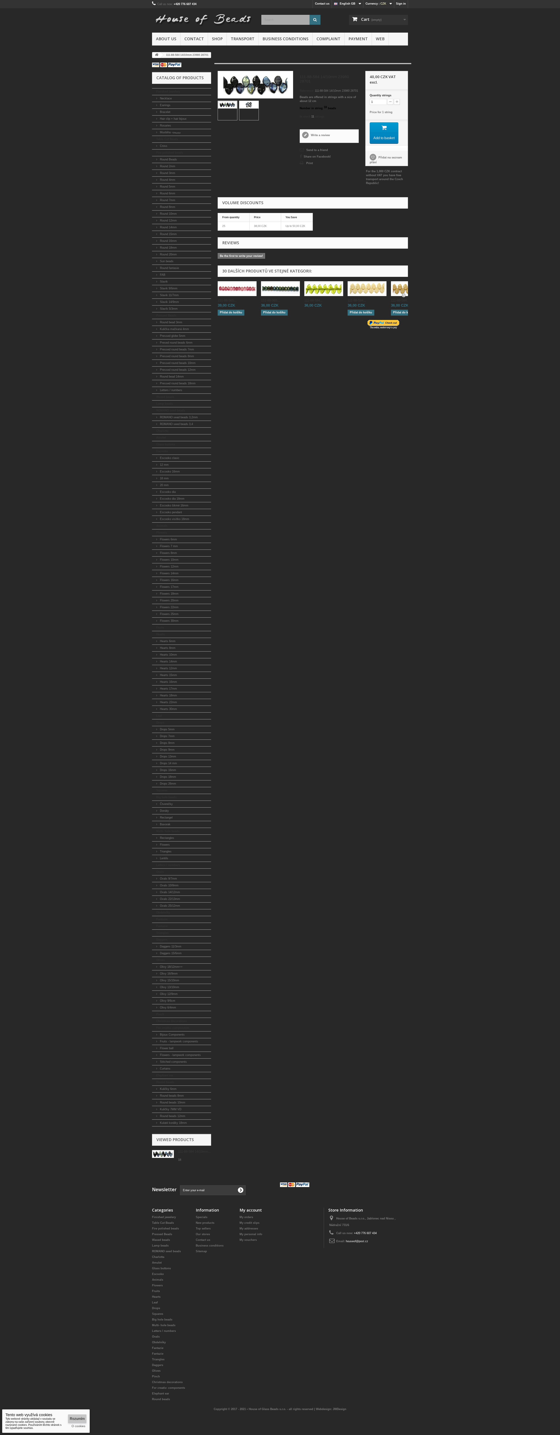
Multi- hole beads (168, 831)
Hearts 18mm (168, 695)
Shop (217, 38)
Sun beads (166, 261)
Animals (161, 525)
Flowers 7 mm (168, 546)
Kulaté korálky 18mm (173, 1122)
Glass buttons (165, 444)
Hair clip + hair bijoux (173, 118)
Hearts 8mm (167, 648)
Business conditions (285, 38)
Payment (358, 38)
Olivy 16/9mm (168, 973)
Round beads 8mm (171, 1095)
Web (380, 38)
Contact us (322, 3)
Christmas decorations (171, 1021)
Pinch (160, 1014)
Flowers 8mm (168, 553)
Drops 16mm (167, 770)
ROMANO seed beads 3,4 (176, 424)
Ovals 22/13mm (169, 899)
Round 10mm (168, 213)
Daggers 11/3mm (170, 946)
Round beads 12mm (172, 1116)
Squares (161, 790)
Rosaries (165, 125)
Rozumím (77, 1419)
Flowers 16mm (168, 580)
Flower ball (166, 1048)
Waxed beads (165, 397)
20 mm (164, 485)
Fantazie (162, 919)
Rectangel (166, 817)
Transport (242, 38)
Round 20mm (168, 254)
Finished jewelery (168, 91)
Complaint (328, 38)
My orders (246, 1217)
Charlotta (162, 430)
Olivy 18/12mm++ (171, 966)
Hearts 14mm (168, 661)
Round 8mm (167, 207)
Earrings (164, 105)
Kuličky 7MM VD (170, 1109)
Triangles (165, 851)
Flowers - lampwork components (180, 1055)
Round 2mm (167, 166)
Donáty (164, 810)
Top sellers (203, 1228)
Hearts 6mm (167, 641)
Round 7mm (167, 200)
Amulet (161, 437)
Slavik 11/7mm (169, 295)
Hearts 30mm (168, 709)
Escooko (162, 451)
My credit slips (249, 1222)
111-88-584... (313, 300)
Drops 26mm (167, 783)
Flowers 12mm (168, 566)
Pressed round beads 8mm (176, 356)
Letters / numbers (170, 390)
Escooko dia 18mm (171, 498)
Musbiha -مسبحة (170, 132)
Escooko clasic (169, 458)
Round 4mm (167, 179)
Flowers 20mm (168, 600)
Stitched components (173, 1061)
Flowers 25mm (168, 614)
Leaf (159, 715)
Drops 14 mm (168, 763)
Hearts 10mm (168, 654)
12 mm (164, 464)
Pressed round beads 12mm (177, 369)
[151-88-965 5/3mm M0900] (237, 288)
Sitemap (201, 1251)
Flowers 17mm (168, 586)
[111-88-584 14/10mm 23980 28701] (227, 105)
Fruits (160, 627)
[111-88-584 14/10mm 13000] (367, 288)
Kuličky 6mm (168, 1089)
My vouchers (248, 1240)
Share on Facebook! (317, 156)
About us (166, 38)
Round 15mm (168, 234)
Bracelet (164, 112)
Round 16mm (168, 240)
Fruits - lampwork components (178, 1041)
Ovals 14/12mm (169, 892)
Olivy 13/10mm (169, 987)
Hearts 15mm (168, 675)
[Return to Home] (156, 55)
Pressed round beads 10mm (177, 363)
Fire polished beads (169, 152)
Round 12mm (168, 220)
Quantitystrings (380, 95)
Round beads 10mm (172, 1102)
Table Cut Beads (167, 139)
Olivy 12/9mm (168, 994)
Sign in (401, 3)
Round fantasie (169, 268)
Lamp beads (164, 403)
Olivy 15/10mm (169, 980)
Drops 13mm (167, 756)
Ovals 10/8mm (168, 885)
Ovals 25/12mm (169, 905)
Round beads (165, 1082)
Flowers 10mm (168, 559)
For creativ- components (172, 1027)
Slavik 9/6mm (168, 288)
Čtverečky (166, 804)
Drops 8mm (167, 743)
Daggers (161, 939)
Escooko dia (167, 492)
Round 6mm (167, 193)
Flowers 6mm (168, 539)
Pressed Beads (166, 315)
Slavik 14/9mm (169, 302)
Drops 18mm (167, 776)
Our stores (203, 1234)
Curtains (164, 1068)
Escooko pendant (170, 512)
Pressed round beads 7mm (176, 349)
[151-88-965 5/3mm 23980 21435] (280, 288)
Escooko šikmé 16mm (173, 505)
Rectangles (166, 838)
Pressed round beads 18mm (177, 383)
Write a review (320, 135)
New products (205, 1222)
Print (309, 163)
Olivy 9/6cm (167, 1000)
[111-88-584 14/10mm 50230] (323, 288)
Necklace (165, 98)
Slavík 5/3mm (168, 308)
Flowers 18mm (168, 593)
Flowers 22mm (168, 607)
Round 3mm (167, 173)
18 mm (164, 478)
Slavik (163, 281)
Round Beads (168, 159)
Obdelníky (163, 912)
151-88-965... (227, 300)
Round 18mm (168, 247)
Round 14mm (168, 227)
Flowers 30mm (168, 620)
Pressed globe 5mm (172, 335)
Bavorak (164, 824)
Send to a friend (317, 150)
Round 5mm (167, 186)
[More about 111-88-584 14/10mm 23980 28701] (163, 1154)
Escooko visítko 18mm (174, 519)
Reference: (307, 90)
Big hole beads (166, 797)
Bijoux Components (172, 1034)
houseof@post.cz (357, 1241)
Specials (201, 1217)
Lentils (163, 858)
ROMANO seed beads (170, 410)
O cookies (78, 1426)
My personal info (251, 1234)
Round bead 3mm (170, 322)
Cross (163, 146)
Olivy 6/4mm (167, 1007)
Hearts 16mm (168, 681)
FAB (162, 274)
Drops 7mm (167, 736)
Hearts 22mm (168, 702)
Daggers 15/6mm (170, 953)
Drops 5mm (167, 729)
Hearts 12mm (168, 668)
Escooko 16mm (169, 471)
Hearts (160, 634)
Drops (160, 722)
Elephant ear (164, 1075)
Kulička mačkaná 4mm (174, 329)
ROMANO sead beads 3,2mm (178, 417)
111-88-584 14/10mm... (194, 1151)
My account (251, 1210)
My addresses (249, 1228)
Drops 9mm (167, 749)
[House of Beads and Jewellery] (203, 17)
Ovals (160, 871)
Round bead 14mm (171, 376)
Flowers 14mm (168, 573)
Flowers (161, 532)
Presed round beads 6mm (175, 342)
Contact (194, 38)
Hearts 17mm (168, 688)
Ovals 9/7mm (168, 878)
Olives (160, 960)
